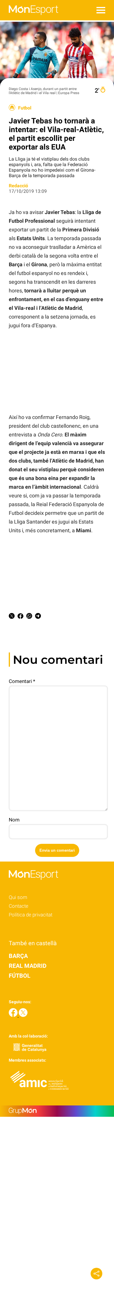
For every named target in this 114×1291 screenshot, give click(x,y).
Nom (14, 820)
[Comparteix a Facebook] (20, 617)
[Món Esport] (29, 18)
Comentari (22, 681)
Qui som (18, 897)
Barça (18, 955)
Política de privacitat (30, 915)
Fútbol (19, 975)
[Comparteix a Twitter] (12, 617)
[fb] (14, 1015)
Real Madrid (27, 965)
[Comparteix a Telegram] (38, 617)
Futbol (24, 108)
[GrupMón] (57, 1111)
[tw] (23, 1015)
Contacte (18, 906)
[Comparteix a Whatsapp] (29, 617)
